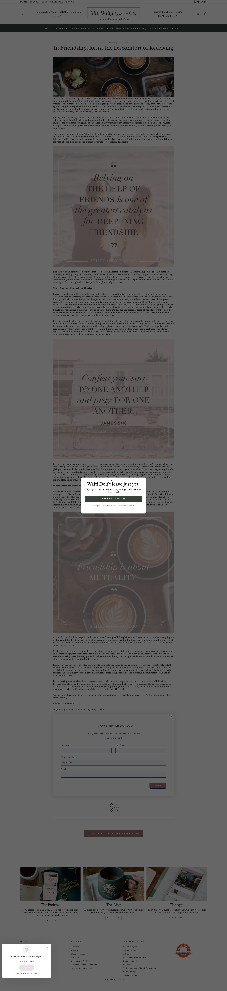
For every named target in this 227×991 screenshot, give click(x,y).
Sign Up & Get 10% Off (113, 499)
